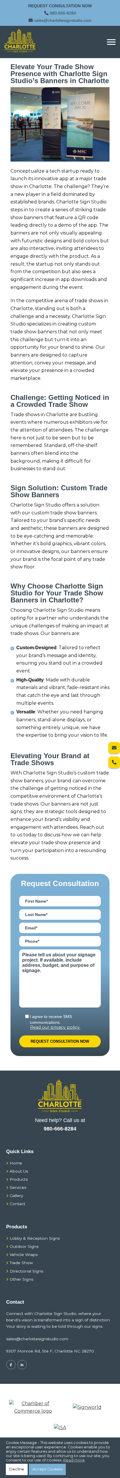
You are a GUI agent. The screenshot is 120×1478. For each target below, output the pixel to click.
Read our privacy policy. (55, 1027)
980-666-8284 (63, 13)
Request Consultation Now (60, 5)
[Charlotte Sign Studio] (20, 40)
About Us (19, 1171)
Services (18, 1187)
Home (16, 1163)
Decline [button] (16, 1469)
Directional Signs (26, 1271)
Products (19, 1179)
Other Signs (21, 1279)
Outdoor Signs (24, 1246)
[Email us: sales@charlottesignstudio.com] (114, 748)
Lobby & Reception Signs (35, 1238)
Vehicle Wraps (24, 1254)
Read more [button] (74, 1460)
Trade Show (21, 1262)
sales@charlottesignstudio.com (62, 20)
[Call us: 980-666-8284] (114, 762)
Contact (17, 1203)
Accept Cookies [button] (47, 1469)
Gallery (16, 1195)
